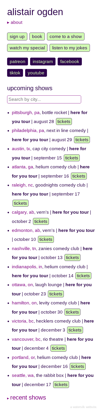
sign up (17, 36)
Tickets (63, 121)
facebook (69, 61)
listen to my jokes (69, 47)
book (37, 36)
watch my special (27, 47)
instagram (43, 61)
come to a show (66, 36)
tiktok (15, 72)
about (16, 22)
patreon (17, 61)
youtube (36, 72)
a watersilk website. (83, 407)
